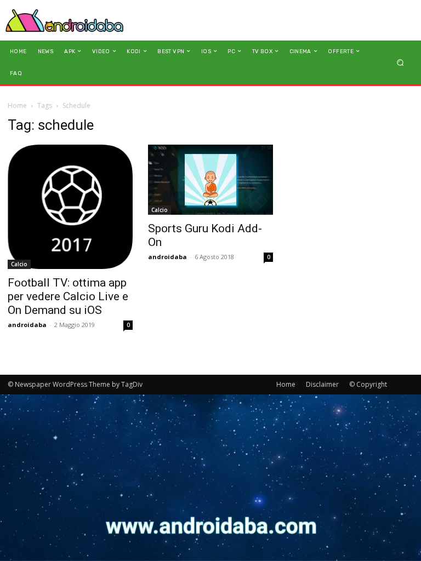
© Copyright (368, 384)
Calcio (19, 264)
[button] (400, 62)
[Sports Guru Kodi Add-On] (210, 180)
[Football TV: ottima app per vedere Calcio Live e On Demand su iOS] (70, 207)
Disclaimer (322, 384)
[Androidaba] (64, 20)
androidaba (27, 324)
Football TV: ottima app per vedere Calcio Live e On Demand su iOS (68, 296)
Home (17, 105)
